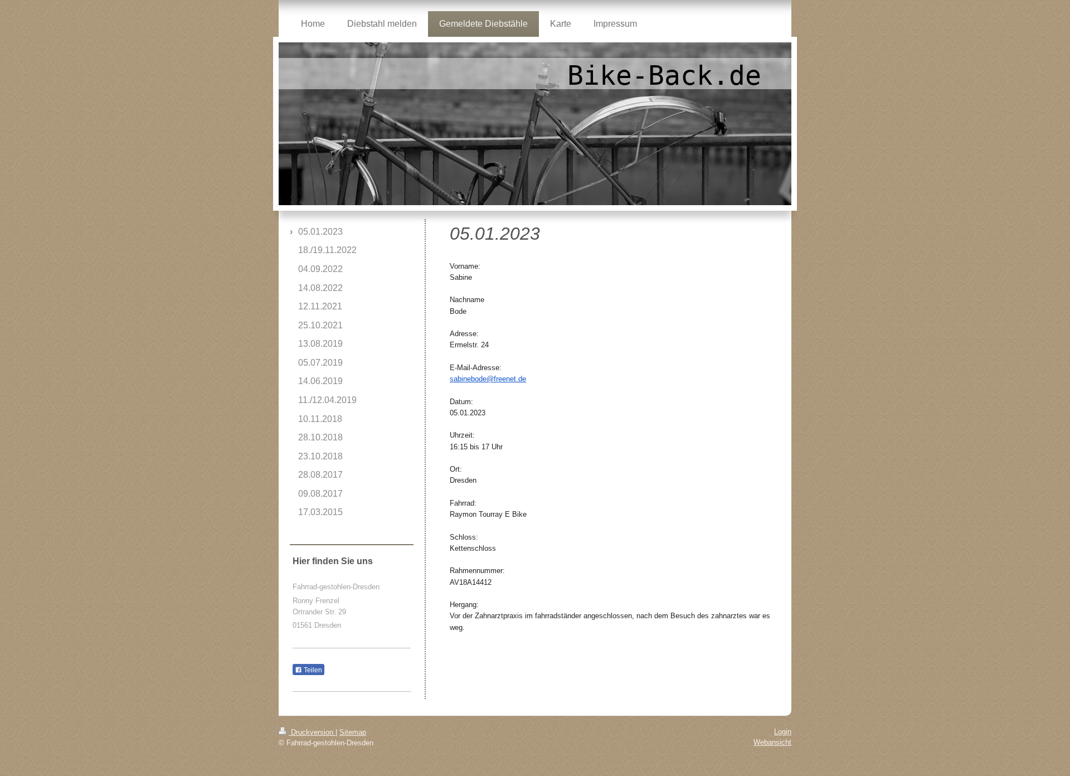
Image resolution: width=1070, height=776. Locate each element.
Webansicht (772, 742)
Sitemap (352, 732)
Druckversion (312, 732)
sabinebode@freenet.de (488, 379)
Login (782, 732)
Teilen (312, 670)
